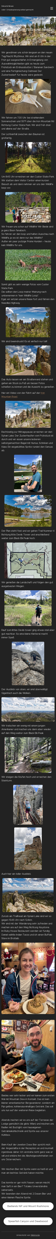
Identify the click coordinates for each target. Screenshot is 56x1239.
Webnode (35, 1235)
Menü (52, 8)
